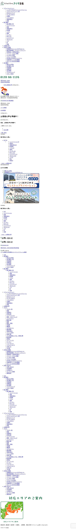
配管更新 (9, 337)
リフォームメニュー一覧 (13, 11)
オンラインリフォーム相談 (19, 252)
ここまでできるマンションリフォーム (17, 10)
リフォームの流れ (11, 56)
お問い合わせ (7, 365)
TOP (5, 254)
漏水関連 (9, 329)
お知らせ (9, 346)
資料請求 (9, 373)
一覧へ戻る (4, 132)
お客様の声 (7, 45)
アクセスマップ (11, 72)
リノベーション (11, 25)
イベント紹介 (10, 332)
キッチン (9, 34)
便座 (8, 33)
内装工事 (9, 334)
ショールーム (10, 343)
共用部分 (9, 312)
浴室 (8, 27)
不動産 (8, 324)
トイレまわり (10, 17)
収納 (8, 321)
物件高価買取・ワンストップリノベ (16, 50)
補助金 (8, 326)
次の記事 (6, 130)
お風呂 (8, 16)
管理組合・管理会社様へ (13, 52)
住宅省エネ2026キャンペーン (14, 58)
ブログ (5, 307)
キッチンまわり (11, 14)
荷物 (8, 310)
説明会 (8, 339)
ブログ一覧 (9, 309)
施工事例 (6, 22)
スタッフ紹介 (10, 73)
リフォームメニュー (9, 8)
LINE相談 (9, 252)
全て (5, 140)
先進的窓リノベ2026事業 (13, 59)
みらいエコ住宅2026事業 (13, 61)
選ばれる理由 (10, 64)
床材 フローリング (12, 317)
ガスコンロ (9, 39)
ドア (8, 41)
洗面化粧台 (9, 19)
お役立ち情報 (7, 47)
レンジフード (10, 38)
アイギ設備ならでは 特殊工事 (15, 335)
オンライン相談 (11, 371)
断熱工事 (9, 320)
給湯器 (8, 30)
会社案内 (6, 63)
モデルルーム (10, 328)
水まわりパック (11, 13)
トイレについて (11, 345)
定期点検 (9, 314)
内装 (8, 20)
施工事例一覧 (10, 24)
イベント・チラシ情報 (12, 53)
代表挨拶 (9, 67)
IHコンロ (9, 36)
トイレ (8, 31)
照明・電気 (9, 323)
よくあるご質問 (11, 55)
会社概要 (9, 70)
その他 (8, 348)
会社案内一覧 (10, 66)
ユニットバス (10, 340)
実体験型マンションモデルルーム (15, 49)
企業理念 (9, 69)
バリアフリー (10, 318)
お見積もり (9, 370)
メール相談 (4, 252)
